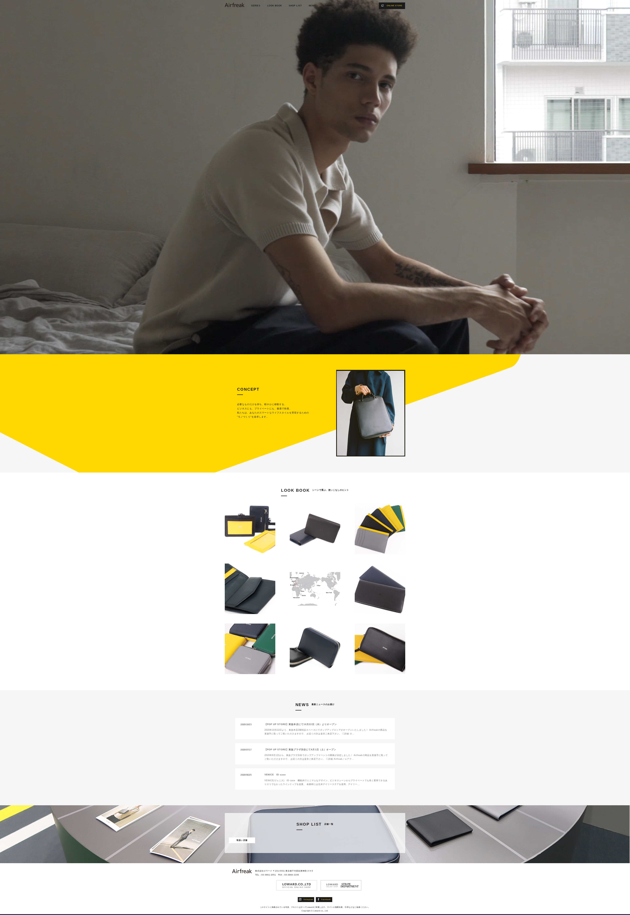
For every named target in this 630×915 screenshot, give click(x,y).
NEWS (312, 5)
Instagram (308, 899)
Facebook (326, 899)
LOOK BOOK (274, 5)
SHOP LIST (295, 5)
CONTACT (328, 5)
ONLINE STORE (394, 6)
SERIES (255, 5)
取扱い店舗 (242, 840)
